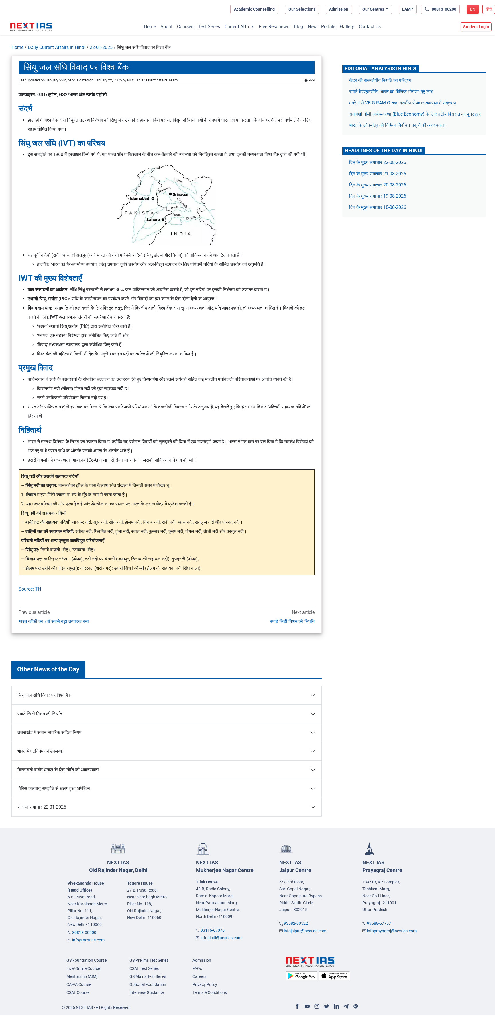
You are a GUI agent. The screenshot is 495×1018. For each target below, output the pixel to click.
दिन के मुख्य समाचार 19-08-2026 (377, 196)
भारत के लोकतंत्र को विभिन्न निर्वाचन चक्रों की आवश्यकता (397, 125)
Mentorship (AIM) (82, 976)
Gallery (347, 26)
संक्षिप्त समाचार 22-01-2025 (41, 807)
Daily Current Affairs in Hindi (56, 47)
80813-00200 (84, 932)
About (166, 26)
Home (150, 26)
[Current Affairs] (31, 27)
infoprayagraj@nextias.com (392, 931)
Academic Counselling (254, 9)
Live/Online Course (83, 968)
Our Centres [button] (373, 9)
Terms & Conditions (209, 992)
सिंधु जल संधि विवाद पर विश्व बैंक (44, 695)
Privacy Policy (204, 984)
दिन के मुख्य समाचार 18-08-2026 (377, 207)
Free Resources (274, 26)
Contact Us (370, 26)
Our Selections (301, 9)
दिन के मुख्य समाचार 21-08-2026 (377, 173)
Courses (185, 26)
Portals (328, 26)
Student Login (476, 26)
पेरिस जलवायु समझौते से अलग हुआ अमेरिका (53, 788)
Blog (298, 26)
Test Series (209, 26)
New (312, 26)
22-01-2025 (101, 47)
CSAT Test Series (144, 968)
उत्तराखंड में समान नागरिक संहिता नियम (49, 732)
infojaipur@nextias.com (305, 931)
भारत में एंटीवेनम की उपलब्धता (41, 751)
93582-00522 (296, 923)
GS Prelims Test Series (148, 960)
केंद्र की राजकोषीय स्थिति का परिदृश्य (380, 80)
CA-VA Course (78, 984)
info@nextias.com (88, 940)
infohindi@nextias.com (221, 937)
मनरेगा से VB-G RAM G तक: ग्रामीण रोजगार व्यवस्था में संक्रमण (403, 103)
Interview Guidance (146, 992)
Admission (338, 9)
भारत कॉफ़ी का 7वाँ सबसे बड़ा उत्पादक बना (54, 621)
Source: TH (30, 589)
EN (472, 9)
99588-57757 (379, 923)
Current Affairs (239, 26)
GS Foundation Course (86, 960)
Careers (199, 976)
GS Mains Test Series (147, 976)
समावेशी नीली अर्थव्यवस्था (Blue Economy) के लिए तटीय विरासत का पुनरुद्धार (415, 114)
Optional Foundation (147, 984)
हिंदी (489, 9)
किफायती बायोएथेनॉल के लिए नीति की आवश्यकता (58, 769)
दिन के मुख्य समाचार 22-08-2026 (377, 162)
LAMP (407, 9)
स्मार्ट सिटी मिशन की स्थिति (292, 621)
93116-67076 (213, 930)
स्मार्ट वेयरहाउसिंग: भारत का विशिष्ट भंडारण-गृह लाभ (391, 91)
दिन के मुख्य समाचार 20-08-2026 (377, 185)
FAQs (197, 968)
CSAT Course (77, 992)
